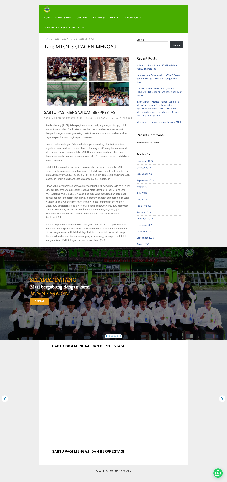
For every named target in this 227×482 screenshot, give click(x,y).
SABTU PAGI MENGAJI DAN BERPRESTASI (80, 112)
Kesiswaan (100, 118)
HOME (47, 17)
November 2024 (145, 161)
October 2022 (144, 231)
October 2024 (144, 167)
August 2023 (143, 186)
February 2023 (144, 205)
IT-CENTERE (80, 17)
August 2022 (143, 244)
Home (47, 39)
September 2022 (145, 237)
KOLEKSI (114, 17)
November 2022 (145, 225)
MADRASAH (62, 17)
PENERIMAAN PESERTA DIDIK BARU (64, 27)
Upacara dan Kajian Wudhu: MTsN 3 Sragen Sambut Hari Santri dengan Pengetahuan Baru (159, 78)
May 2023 (142, 199)
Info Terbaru (84, 118)
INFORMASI (98, 17)
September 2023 (145, 180)
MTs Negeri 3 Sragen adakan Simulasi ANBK (159, 122)
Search (140, 39)
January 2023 (144, 212)
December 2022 (145, 218)
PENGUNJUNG (132, 17)
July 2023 (142, 193)
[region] (113, 293)
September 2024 (145, 174)
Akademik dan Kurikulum (59, 118)
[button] (106, 336)
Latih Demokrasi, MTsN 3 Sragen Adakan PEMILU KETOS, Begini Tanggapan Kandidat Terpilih (159, 92)
